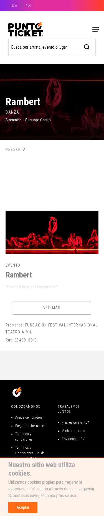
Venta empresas (73, 431)
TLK (28, 6)
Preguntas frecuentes (30, 426)
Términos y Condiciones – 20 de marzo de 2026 (29, 452)
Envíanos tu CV (73, 439)
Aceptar (23, 507)
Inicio (13, 6)
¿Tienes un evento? (75, 422)
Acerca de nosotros (29, 417)
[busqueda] (86, 46)
